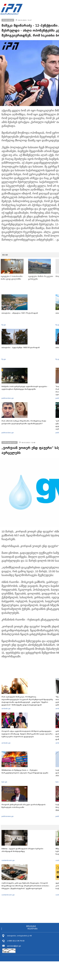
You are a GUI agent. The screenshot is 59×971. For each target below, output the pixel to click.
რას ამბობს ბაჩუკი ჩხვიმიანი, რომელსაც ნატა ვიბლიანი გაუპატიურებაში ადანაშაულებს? (24, 422)
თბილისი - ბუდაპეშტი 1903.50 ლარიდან (21, 347)
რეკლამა (33, 929)
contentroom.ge (8, 860)
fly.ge (4, 325)
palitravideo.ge (8, 398)
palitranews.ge (7, 816)
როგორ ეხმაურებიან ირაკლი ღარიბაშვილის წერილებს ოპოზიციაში (24, 806)
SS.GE (5, 255)
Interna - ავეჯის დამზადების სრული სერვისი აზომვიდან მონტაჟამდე (22, 850)
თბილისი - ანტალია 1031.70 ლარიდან (20, 313)
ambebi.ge (6, 708)
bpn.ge (4, 782)
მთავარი (31, 926)
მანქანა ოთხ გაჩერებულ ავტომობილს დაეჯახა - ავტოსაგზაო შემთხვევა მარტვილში (25, 387)
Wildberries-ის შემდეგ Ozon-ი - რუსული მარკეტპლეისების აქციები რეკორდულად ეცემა (25, 771)
